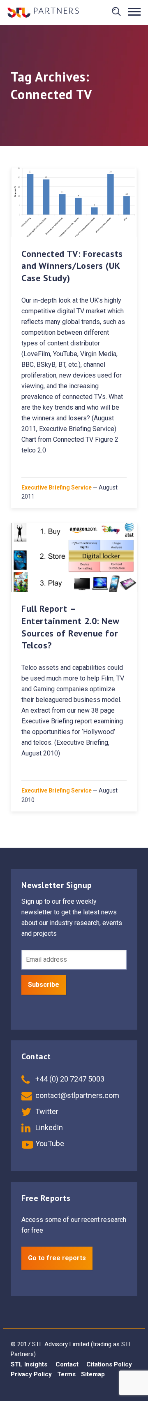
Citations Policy (109, 1364)
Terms (66, 1374)
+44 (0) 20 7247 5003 (69, 1079)
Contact (67, 1364)
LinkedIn (48, 1127)
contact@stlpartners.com (76, 1095)
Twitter (46, 1111)
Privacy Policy (31, 1374)
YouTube (49, 1143)
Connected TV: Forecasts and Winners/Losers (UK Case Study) (72, 266)
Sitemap (93, 1374)
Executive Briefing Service (56, 487)
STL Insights (29, 1364)
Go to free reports (57, 1258)
